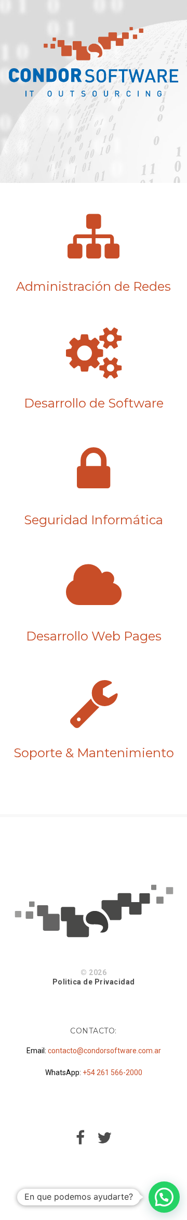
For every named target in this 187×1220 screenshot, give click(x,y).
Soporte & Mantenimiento (94, 752)
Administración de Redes (93, 286)
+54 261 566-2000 (112, 1072)
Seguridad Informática (93, 519)
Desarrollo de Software (94, 403)
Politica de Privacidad (93, 982)
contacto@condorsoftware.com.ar (104, 1050)
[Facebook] (80, 1141)
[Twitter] (104, 1141)
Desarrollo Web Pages (94, 636)
